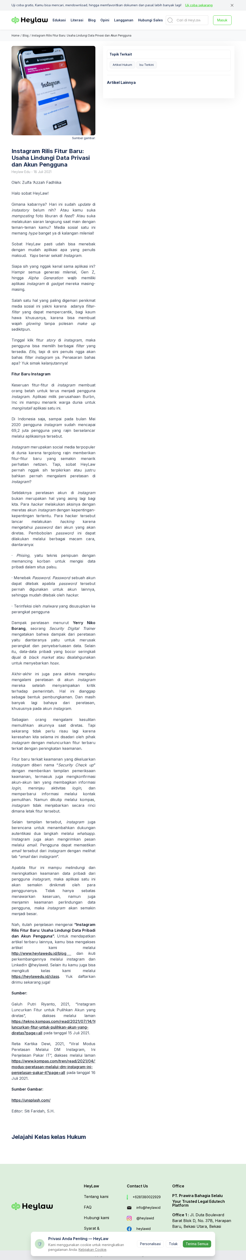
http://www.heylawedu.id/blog (41, 953)
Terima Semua (197, 1244)
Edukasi (59, 20)
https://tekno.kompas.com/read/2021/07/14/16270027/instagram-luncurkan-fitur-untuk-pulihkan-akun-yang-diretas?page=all (72, 1027)
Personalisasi (150, 1244)
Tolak (173, 1244)
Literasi (77, 20)
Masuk (222, 20)
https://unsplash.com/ (31, 1100)
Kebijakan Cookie (92, 1250)
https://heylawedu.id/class (35, 976)
